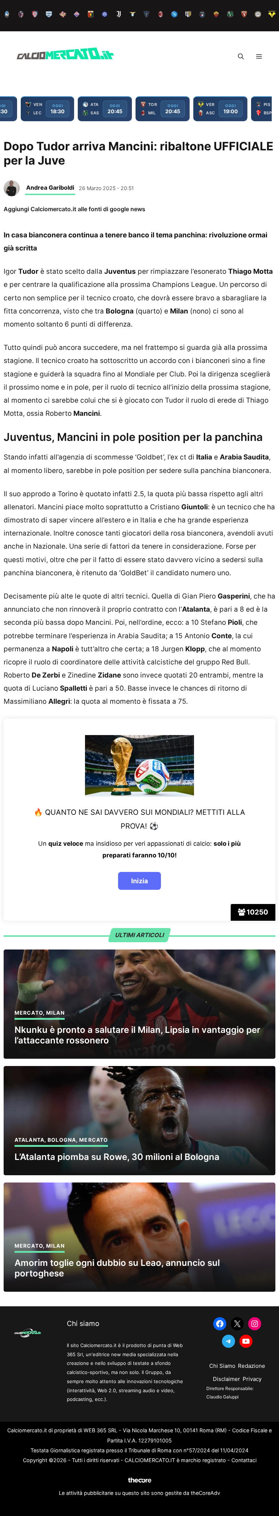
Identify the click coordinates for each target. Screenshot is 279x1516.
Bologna (62, 1140)
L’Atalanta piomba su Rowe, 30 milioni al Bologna (117, 1157)
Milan (55, 1013)
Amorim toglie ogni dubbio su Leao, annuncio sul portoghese (117, 1268)
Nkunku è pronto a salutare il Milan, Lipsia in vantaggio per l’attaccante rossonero (137, 1035)
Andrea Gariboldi (50, 187)
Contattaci (243, 1460)
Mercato (29, 1013)
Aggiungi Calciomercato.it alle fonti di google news (74, 209)
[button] (241, 56)
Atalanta (29, 1140)
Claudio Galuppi (222, 1396)
